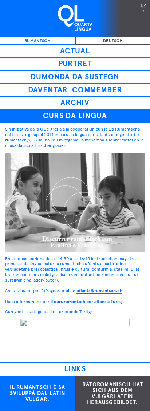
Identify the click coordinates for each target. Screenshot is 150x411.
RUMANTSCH (37, 40)
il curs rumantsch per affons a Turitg (87, 301)
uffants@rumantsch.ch (99, 290)
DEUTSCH (113, 40)
